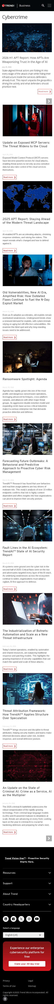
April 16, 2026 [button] (8, 231)
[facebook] (13, 919)
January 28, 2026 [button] (9, 803)
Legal (30, 980)
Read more (43, 91)
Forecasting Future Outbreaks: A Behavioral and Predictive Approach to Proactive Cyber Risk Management (26, 466)
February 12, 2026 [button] (9, 726)
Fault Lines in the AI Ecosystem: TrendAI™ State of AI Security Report (25, 551)
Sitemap (32, 986)
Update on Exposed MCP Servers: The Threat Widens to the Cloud (26, 144)
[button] (23, 935)
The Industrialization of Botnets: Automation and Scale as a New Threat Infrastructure (25, 634)
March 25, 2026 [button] (8, 311)
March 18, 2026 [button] (8, 387)
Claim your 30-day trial (24, 963)
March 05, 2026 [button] (8, 480)
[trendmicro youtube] (37, 919)
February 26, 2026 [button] (9, 646)
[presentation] (27, 120)
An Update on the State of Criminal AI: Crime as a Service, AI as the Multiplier (27, 791)
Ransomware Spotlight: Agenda (25, 379)
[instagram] (29, 919)
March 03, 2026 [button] (8, 563)
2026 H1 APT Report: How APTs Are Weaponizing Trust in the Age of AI (25, 60)
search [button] (43, 5)
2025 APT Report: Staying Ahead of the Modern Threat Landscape (26, 220)
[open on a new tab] (21, 919)
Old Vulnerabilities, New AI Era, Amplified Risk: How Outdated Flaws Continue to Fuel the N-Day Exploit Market (26, 298)
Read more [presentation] (8, 176)
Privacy (6, 980)
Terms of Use (9, 986)
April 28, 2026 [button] (8, 154)
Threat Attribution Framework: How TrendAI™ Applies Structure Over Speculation (26, 714)
